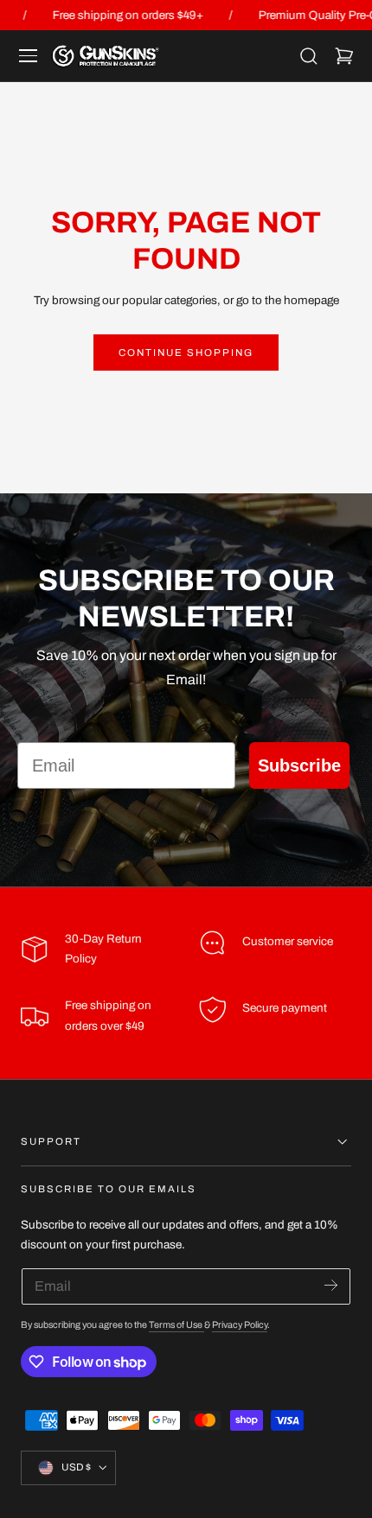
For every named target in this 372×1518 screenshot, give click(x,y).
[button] (28, 56)
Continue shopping (186, 352)
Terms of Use (176, 1325)
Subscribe (299, 765)
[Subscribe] (331, 1285)
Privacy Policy (239, 1325)
